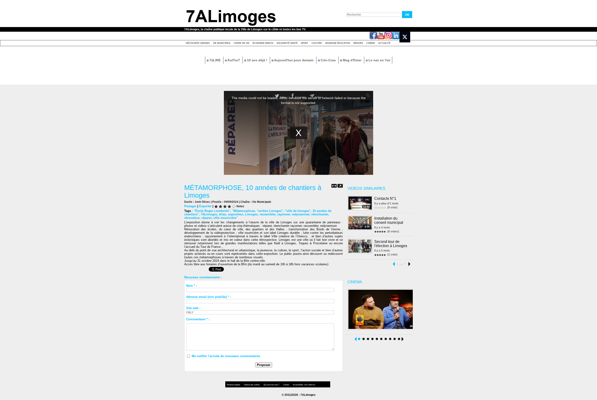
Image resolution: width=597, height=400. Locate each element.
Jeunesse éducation (337, 43)
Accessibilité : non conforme (304, 385)
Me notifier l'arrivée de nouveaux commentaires (226, 356)
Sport (304, 43)
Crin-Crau (328, 60)
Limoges (251, 214)
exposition (235, 214)
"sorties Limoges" (270, 211)
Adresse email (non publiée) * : (208, 297)
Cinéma (370, 43)
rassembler (267, 214)
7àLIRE (215, 60)
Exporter (205, 206)
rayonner (283, 214)
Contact (286, 385)
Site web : (193, 308)
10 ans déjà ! (257, 60)
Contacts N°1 (385, 198)
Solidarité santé (287, 43)
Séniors (358, 43)
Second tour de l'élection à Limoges (390, 244)
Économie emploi (263, 43)
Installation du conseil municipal (388, 220)
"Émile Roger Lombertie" (212, 211)
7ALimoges (209, 214)
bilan (222, 214)
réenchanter (319, 214)
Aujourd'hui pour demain (294, 60)
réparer (206, 218)
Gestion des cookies (252, 385)
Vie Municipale (221, 43)
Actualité (384, 43)
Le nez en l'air (379, 60)
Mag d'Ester (352, 60)
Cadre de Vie (241, 43)
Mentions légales (234, 385)
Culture (317, 43)
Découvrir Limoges (198, 43)
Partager (190, 206)
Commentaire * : (197, 319)
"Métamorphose (243, 211)
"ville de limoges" (298, 211)
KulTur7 (234, 60)
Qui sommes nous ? (272, 385)
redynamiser (300, 214)
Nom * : (191, 285)
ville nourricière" (225, 218)
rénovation (192, 218)
